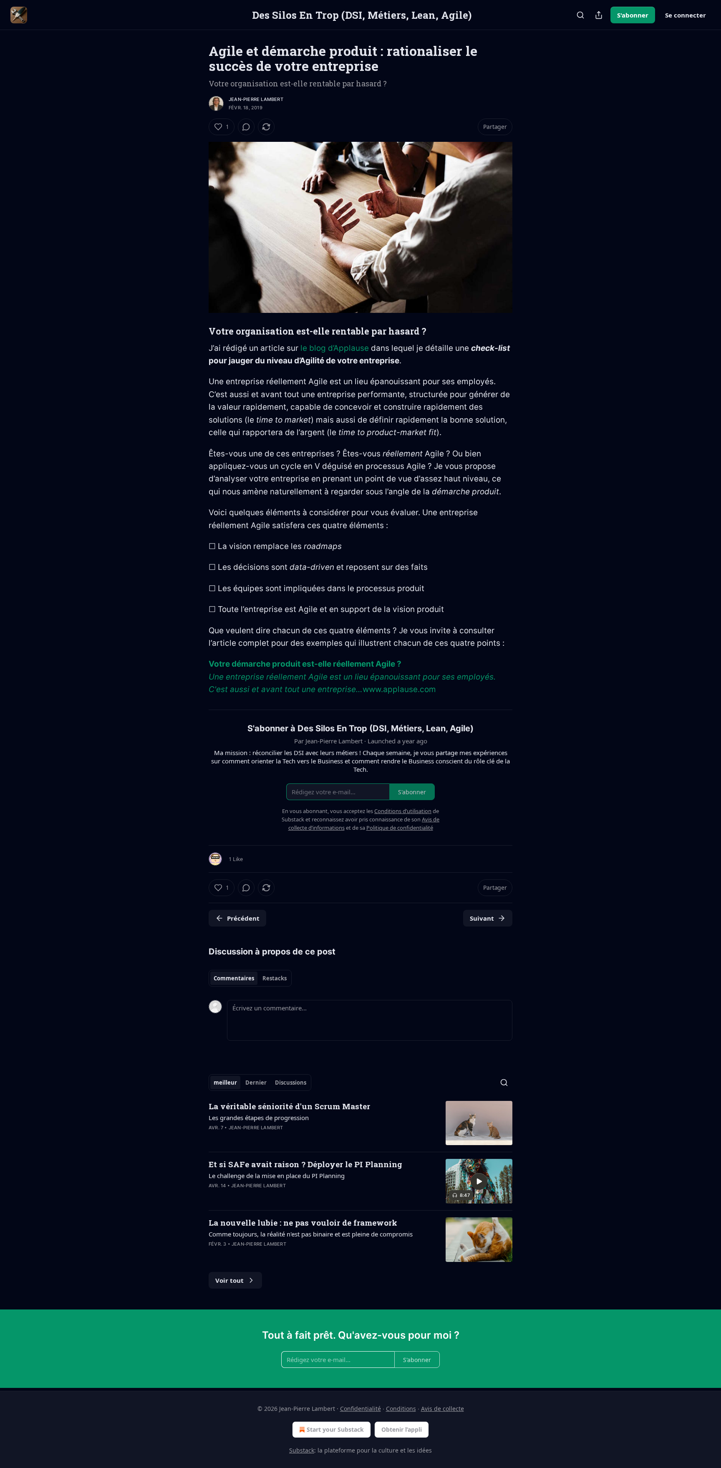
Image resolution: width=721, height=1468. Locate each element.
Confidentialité (360, 1409)
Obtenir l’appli (401, 1429)
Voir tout (229, 1280)
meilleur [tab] (225, 1082)
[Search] (580, 15)
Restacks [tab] (274, 978)
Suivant (482, 918)
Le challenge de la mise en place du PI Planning (277, 1175)
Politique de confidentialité (399, 827)
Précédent (243, 918)
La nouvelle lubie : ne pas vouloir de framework (303, 1222)
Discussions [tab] (290, 1082)
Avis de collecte (442, 1409)
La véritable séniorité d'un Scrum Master (289, 1106)
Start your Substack (335, 1429)
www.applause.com (399, 689)
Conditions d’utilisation (402, 811)
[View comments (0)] (246, 126)
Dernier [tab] (256, 1082)
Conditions (401, 1409)
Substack (301, 1450)
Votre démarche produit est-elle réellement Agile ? (305, 664)
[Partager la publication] (598, 15)
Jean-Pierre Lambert (256, 99)
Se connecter (685, 15)
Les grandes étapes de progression (259, 1117)
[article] (360, 1123)
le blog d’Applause (334, 348)
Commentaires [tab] (234, 978)
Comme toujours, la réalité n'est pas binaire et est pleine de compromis (311, 1234)
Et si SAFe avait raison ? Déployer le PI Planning (305, 1164)
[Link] (197, 331)
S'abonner (632, 15)
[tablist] (250, 978)
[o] (479, 1181)
